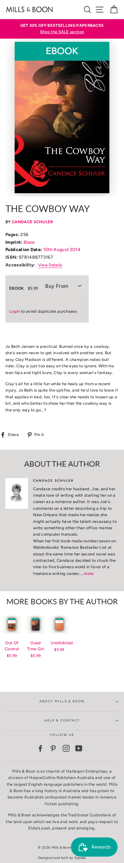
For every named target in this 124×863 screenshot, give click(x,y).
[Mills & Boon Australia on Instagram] (66, 748)
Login (14, 311)
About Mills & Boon (62, 701)
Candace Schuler (32, 221)
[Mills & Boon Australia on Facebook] (40, 748)
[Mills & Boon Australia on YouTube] (78, 748)
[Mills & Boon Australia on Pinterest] (53, 748)
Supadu (80, 858)
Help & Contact (62, 720)
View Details (50, 265)
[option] (62, 28)
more (88, 573)
